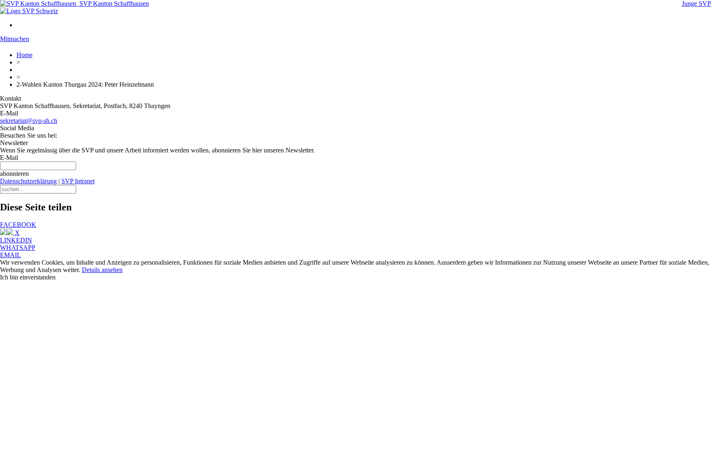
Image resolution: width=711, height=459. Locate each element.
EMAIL (10, 254)
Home (24, 54)
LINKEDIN (16, 240)
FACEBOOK (18, 224)
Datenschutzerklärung (28, 181)
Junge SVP (696, 3)
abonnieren (14, 173)
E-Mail (9, 157)
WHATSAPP (17, 247)
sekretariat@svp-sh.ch (28, 120)
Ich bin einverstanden (28, 277)
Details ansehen (102, 269)
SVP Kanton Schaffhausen (112, 3)
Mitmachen (14, 38)
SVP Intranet (78, 181)
